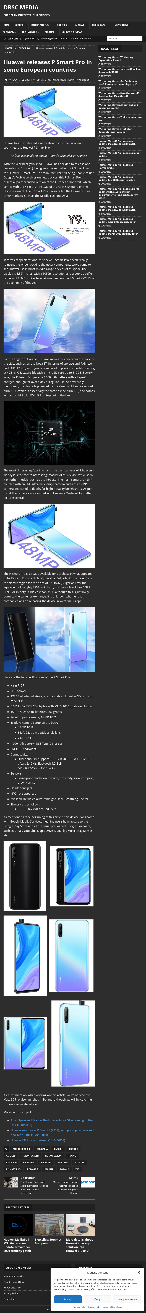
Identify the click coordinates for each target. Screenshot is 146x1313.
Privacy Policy (79, 1306)
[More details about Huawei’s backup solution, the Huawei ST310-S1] (80, 1225)
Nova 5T (79, 1162)
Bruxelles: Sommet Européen (48, 1241)
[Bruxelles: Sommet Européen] (49, 1225)
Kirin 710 (11, 1162)
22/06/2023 (106, 202)
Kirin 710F (29, 1162)
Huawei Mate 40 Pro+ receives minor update (119, 154)
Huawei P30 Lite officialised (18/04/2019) (38, 1140)
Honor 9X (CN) (30, 1155)
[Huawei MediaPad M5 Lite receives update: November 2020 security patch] (18, 1225)
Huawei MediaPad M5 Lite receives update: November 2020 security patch (17, 1245)
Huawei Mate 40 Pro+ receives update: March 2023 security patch (118, 232)
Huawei (72, 1155)
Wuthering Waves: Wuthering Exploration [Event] (115, 58)
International (40, 24)
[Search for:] (124, 38)
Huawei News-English (78, 79)
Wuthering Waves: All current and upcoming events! (118, 106)
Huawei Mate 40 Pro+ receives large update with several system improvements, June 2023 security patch (118, 193)
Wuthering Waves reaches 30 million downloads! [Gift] (119, 70)
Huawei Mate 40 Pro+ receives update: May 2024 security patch (117, 142)
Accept (68, 1299)
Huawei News (121, 24)
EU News (79, 24)
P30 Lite (49, 1169)
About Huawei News (14, 1282)
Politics (62, 24)
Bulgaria (42, 1149)
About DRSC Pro (12, 1287)
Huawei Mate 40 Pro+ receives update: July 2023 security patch (116, 178)
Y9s (77, 1169)
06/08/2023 (106, 171)
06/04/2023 (106, 237)
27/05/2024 (106, 136)
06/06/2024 (106, 124)
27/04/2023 (106, 225)
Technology (29, 32)
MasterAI (63, 1162)
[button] (139, 1272)
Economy (8, 32)
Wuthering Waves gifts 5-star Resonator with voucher (115, 130)
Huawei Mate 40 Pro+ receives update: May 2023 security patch (117, 208)
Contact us (9, 1299)
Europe (19, 24)
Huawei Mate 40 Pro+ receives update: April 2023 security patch (117, 220)
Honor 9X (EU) (53, 1155)
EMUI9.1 (58, 1149)
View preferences (127, 1299)
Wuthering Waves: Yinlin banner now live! (120, 118)
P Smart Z (32, 1169)
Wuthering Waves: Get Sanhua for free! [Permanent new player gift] (118, 82)
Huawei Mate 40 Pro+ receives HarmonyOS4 (115, 166)
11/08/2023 (106, 160)
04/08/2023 (106, 183)
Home (6, 24)
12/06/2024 (106, 64)
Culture (49, 32)
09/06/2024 (106, 88)
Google (10, 1155)
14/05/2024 (106, 147)
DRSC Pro (30, 79)
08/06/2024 (106, 112)
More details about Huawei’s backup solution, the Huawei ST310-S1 (79, 1245)
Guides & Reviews (72, 32)
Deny (97, 1299)
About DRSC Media (112, 1306)
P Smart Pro (13, 1169)
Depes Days (98, 24)
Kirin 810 (46, 1162)
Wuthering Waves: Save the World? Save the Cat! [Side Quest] (118, 94)
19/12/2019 (14, 79)
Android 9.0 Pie (21, 1149)
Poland (64, 1169)
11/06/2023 (106, 213)
